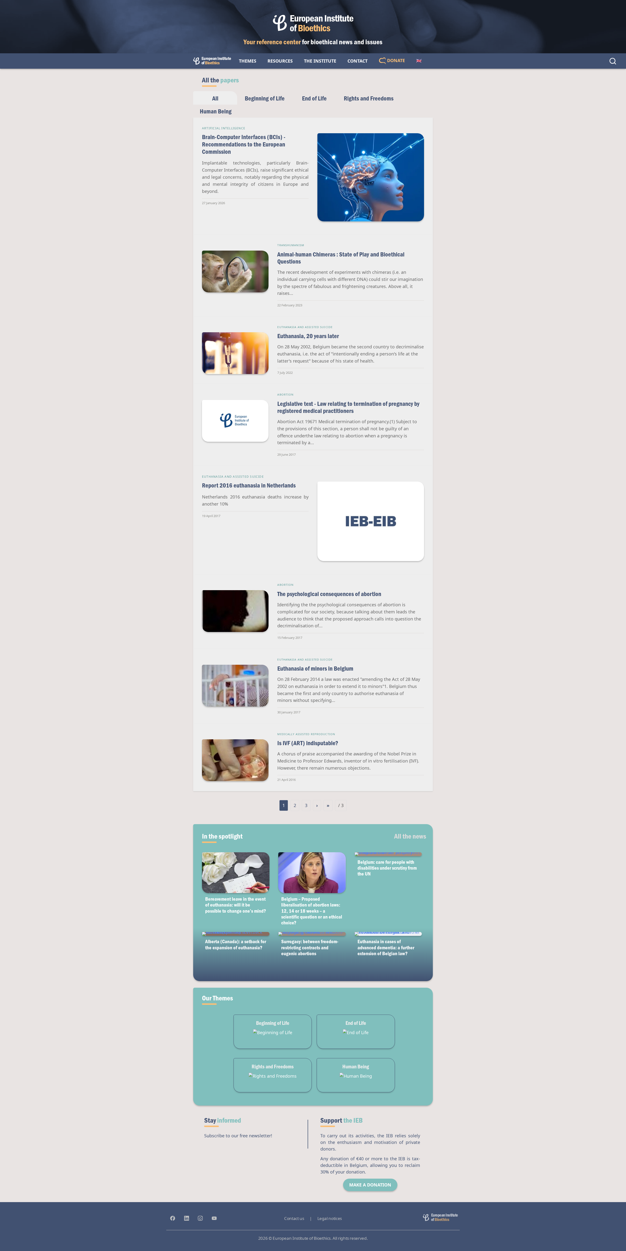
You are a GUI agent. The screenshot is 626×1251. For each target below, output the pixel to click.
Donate (395, 60)
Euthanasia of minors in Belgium (315, 668)
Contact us (294, 1218)
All (215, 98)
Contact (357, 61)
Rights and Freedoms (368, 98)
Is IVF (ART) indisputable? (307, 743)
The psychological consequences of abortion (329, 594)
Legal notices (329, 1218)
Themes (247, 61)
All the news (410, 835)
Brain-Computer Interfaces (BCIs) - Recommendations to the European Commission (243, 144)
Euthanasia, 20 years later (308, 336)
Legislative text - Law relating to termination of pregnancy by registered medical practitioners (348, 407)
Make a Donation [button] (370, 1185)
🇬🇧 (419, 60)
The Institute (320, 61)
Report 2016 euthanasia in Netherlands (249, 485)
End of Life (314, 98)
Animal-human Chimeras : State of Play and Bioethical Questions (340, 257)
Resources (280, 61)
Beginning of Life (265, 98)
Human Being (216, 111)
